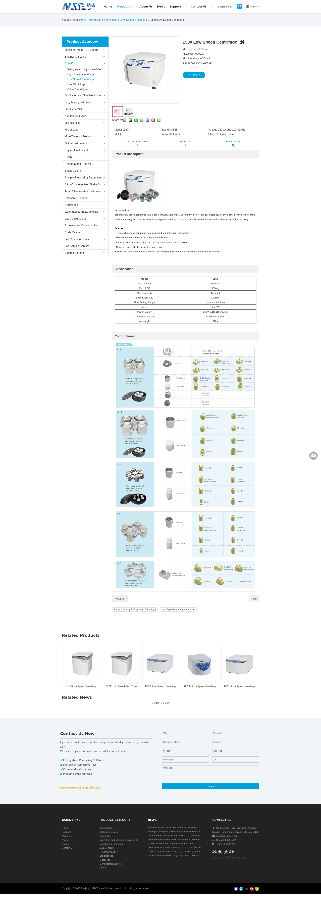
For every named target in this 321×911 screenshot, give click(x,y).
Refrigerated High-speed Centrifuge (88, 69)
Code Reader (73, 232)
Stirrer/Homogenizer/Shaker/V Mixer (86, 184)
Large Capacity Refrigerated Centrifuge (135, 609)
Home (65, 828)
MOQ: (118, 134)
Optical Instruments (76, 143)
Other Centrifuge (77, 89)
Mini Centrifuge (76, 84)
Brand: (165, 129)
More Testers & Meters (78, 136)
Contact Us (68, 847)
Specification (185, 141)
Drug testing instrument (78, 102)
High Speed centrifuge (80, 74)
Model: (119, 129)
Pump (68, 157)
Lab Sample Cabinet (77, 246)
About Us (67, 836)
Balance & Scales (75, 56)
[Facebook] (214, 852)
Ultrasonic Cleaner (76, 198)
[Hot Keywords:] (239, 6)
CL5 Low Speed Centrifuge (81, 686)
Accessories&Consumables (81, 225)
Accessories (105, 828)
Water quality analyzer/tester (81, 211)
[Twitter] (226, 852)
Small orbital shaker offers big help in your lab (195, 847)
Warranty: (167, 134)
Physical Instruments (77, 150)
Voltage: (213, 129)
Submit (211, 786)
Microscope (71, 129)
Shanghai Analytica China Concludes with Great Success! (178, 831)
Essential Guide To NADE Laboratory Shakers (172, 827)
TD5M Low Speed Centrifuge (239, 686)
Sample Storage (74, 252)
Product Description (137, 141)
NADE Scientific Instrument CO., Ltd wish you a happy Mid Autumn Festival (187, 851)
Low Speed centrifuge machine (178, 609)
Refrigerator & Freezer (78, 163)
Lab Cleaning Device (77, 239)
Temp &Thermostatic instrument (83, 191)
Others (103, 867)
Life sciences (72, 122)
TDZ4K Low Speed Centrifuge (200, 686)
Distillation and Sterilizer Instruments (86, 95)
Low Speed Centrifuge (80, 79)
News (65, 840)
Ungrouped (71, 205)
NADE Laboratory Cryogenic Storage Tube (170, 843)
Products (66, 832)
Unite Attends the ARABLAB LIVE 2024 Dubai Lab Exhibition (179, 835)
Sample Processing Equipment (83, 177)
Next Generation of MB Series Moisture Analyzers (197, 839)
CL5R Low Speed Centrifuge (121, 686)
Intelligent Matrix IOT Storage (82, 49)
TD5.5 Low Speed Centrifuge (160, 686)
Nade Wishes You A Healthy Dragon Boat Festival (174, 855)
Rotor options (233, 141)
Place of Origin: (217, 134)
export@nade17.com (227, 836)
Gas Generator (73, 109)
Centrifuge (71, 63)
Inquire (196, 75)
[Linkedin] (220, 852)
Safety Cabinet (73, 170)
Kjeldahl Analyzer (75, 116)
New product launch (159, 839)
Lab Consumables (75, 218)
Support (66, 844)
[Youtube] (252, 889)
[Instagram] (231, 852)
